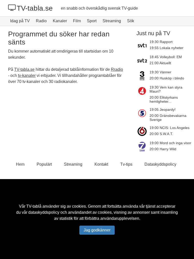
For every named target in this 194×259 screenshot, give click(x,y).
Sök (130, 21)
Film (77, 21)
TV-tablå (33, 206)
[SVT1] (143, 45)
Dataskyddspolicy (160, 164)
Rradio (117, 69)
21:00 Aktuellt (160, 63)
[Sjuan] (143, 146)
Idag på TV (20, 21)
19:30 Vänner (160, 72)
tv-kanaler (27, 75)
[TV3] (143, 75)
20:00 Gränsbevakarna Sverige (168, 118)
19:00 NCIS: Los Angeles (169, 128)
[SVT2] (143, 60)
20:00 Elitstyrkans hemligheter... (164, 99)
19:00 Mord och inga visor (170, 143)
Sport (91, 21)
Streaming (112, 21)
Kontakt (101, 164)
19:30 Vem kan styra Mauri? (166, 89)
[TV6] (143, 131)
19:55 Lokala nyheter (166, 48)
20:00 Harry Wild (163, 149)
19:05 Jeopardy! (163, 109)
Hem (20, 164)
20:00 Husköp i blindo (167, 78)
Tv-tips (126, 164)
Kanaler (60, 21)
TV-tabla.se (35, 8)
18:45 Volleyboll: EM (166, 57)
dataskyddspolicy (43, 212)
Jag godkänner (97, 230)
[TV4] (143, 94)
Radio (41, 21)
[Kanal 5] (143, 114)
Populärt (44, 164)
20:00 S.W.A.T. (161, 134)
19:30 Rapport (161, 42)
